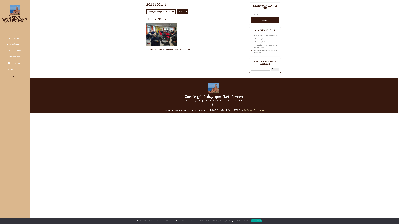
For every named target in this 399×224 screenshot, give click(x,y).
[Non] (396, 221)
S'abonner (275, 69)
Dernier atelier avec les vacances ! (266, 36)
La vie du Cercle (14, 50)
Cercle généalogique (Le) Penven (14, 18)
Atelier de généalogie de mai (264, 39)
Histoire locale (14, 63)
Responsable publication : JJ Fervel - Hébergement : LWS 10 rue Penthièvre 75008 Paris (203, 110)
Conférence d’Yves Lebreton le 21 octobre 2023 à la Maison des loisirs (169, 49)
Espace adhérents (14, 57)
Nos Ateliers (14, 38)
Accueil (14, 32)
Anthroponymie (14, 69)
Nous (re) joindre (14, 44)
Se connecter (256, 221)
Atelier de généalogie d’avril (264, 42)
